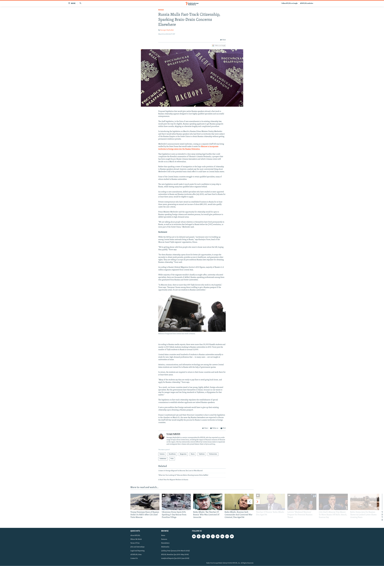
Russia (161, 10)
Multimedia (165, 547)
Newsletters (165, 543)
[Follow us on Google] (208, 536)
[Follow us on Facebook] (218, 536)
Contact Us (134, 558)
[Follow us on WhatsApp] (227, 536)
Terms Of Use (135, 543)
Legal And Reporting (137, 551)
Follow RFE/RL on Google (290, 3)
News (163, 535)
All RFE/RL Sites (136, 554)
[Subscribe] (232, 536)
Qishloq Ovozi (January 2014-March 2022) (175, 551)
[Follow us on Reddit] (198, 536)
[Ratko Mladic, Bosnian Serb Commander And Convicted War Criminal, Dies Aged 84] (239, 502)
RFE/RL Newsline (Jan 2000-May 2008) (175, 554)
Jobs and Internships (137, 547)
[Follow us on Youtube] (194, 536)
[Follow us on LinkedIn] (222, 536)
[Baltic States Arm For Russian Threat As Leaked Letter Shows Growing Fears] (364, 502)
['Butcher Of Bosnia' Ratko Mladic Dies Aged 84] (270, 502)
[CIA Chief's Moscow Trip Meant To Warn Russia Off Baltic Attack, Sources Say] (333, 502)
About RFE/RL (135, 535)
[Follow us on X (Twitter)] (213, 536)
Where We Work (136, 539)
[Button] (223, 40)
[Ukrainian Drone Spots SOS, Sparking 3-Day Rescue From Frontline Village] (176, 502)
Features (164, 539)
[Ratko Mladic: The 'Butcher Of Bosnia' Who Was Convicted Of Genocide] (207, 502)
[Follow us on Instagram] (203, 536)
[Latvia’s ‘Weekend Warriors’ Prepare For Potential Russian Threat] (301, 502)
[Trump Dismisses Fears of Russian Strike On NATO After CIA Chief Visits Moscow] (144, 502)
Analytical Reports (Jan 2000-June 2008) (175, 558)
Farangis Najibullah (167, 30)
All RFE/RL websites (306, 3)
